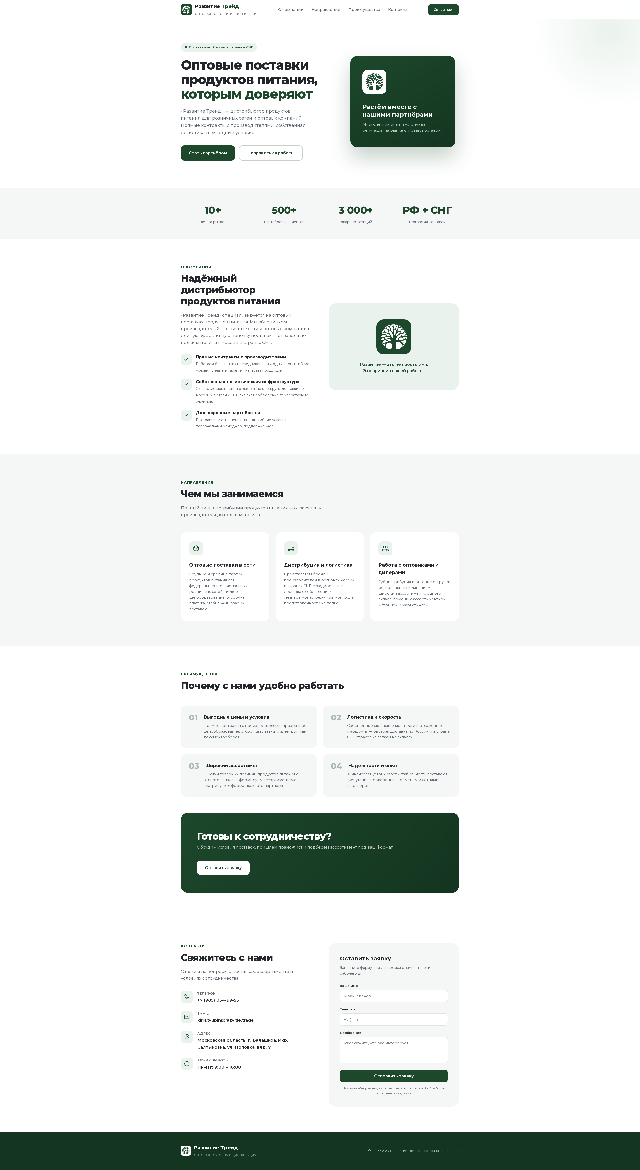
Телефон (348, 1009)
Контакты (398, 9)
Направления (326, 9)
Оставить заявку (223, 867)
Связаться (444, 9)
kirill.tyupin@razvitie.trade (226, 1020)
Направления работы (271, 153)
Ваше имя (349, 986)
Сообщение (351, 1033)
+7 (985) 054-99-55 (218, 1000)
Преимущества (364, 9)
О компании (291, 9)
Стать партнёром (208, 153)
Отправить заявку (394, 1076)
